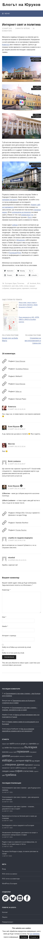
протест (12, 768)
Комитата (5, 44)
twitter (21, 286)
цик (3, 775)
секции (5, 771)
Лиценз (4, 917)
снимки (12, 771)
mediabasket (6, 286)
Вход (4, 869)
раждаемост (24, 768)
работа (18, 768)
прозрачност (6, 768)
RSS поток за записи (9, 874)
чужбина (10, 774)
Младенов (21, 240)
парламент (25, 288)
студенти (36, 771)
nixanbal (11, 557)
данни (6, 755)
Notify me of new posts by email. (13, 653)
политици (33, 288)
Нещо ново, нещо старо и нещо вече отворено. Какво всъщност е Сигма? (28, 305)
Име (4, 617)
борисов (16, 748)
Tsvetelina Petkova (22, 369)
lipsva (27, 743)
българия (30, 747)
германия (23, 751)
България (8, 283)
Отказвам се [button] (34, 937)
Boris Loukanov (14, 461)
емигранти (22, 756)
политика (37, 765)
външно (11, 752)
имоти (14, 761)
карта (28, 760)
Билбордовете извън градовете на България (18, 825)
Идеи (14, 283)
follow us (19, 391)
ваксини (5, 752)
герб (14, 752)
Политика (20, 283)
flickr (38, 283)
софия (18, 770)
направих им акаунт (10, 200)
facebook (33, 283)
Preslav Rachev (21, 530)
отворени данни (15, 288)
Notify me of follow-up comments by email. (16, 647)
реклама (30, 768)
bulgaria (4, 743)
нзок (3, 765)
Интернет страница (9, 635)
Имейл (5, 626)
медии (37, 761)
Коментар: (6, 590)
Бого (30, 217)
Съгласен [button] (24, 937)
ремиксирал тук (27, 215)
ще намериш (35, 934)
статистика (28, 771)
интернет (20, 760)
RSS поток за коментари (11, 879)
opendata (32, 744)
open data (15, 286)
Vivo (19, 253)
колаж (26, 286)
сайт (34, 768)
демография (14, 756)
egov (7, 744)
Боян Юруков (20, 361)
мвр (33, 761)
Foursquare (13, 253)
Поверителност (7, 922)
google (23, 744)
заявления (28, 756)
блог (11, 748)
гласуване (33, 752)
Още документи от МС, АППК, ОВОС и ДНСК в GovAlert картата (29, 319)
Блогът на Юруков (22, 4)
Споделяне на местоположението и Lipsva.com (33, 340)
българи (21, 748)
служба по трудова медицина (20, 538)
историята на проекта (21, 212)
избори (15, 225)
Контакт (5, 912)
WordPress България (9, 883)
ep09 (12, 744)
